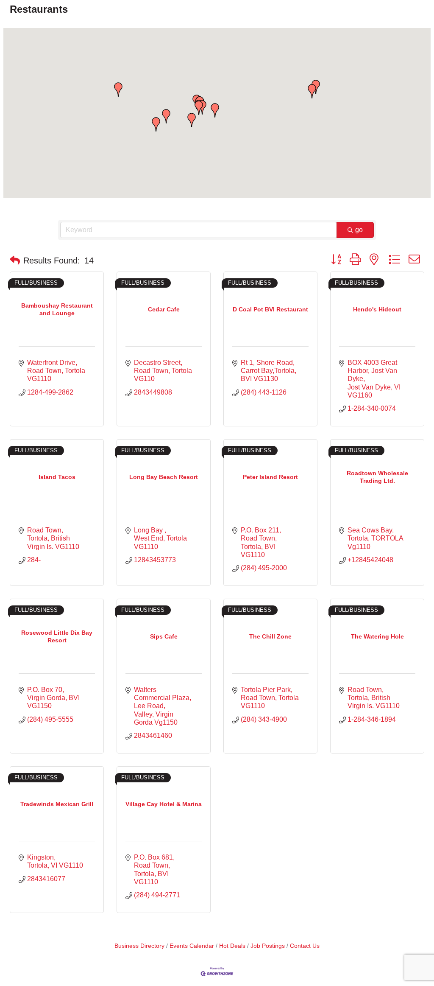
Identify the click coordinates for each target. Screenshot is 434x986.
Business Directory (139, 946)
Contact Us (305, 946)
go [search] (359, 229)
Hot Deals (232, 946)
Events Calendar (192, 946)
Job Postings (267, 946)
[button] (166, 116)
